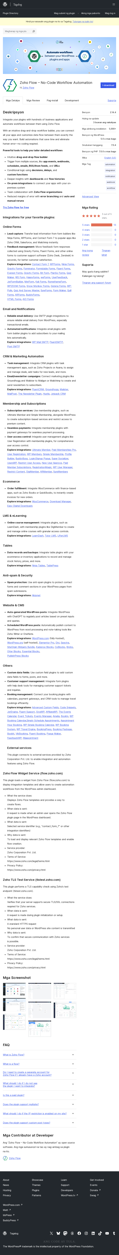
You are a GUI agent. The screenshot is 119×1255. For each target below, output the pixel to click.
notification (110, 176)
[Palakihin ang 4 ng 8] (47, 986)
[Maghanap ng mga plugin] (34, 31)
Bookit (10, 733)
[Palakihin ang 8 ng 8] (72, 1005)
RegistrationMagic (42, 467)
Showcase (37, 1179)
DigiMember (32, 471)
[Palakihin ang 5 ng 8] (47, 1005)
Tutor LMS (50, 535)
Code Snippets (68, 707)
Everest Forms (15, 272)
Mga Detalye (13, 100)
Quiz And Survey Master (26, 290)
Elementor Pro (46, 642)
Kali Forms (40, 281)
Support (65, 1185)
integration (110, 170)
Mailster (64, 389)
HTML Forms (14, 299)
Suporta (112, 100)
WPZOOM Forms (16, 286)
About (6, 1179)
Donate (95, 1190)
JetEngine (12, 711)
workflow (111, 188)
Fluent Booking (37, 733)
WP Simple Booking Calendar (38, 724)
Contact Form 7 (40, 264)
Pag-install (52, 100)
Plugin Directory (10, 13)
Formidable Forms (45, 268)
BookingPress (44, 729)
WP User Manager (62, 467)
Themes (36, 1185)
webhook (111, 182)
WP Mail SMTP (40, 342)
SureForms (46, 290)
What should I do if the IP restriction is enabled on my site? (35, 1113)
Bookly (64, 716)
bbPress (9, 1215)
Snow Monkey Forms (38, 286)
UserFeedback (59, 277)
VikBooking (22, 733)
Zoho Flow (28, 87)
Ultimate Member (41, 449)
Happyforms (32, 277)
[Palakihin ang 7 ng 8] (72, 986)
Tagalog (14, 1233)
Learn (64, 1179)
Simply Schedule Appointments (43, 720)
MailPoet (12, 393)
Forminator (29, 268)
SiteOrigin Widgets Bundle (21, 647)
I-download (108, 85)
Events (93, 1185)
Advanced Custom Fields (45, 707)
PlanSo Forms (58, 272)
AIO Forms (28, 299)
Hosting (7, 1190)
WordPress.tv (69, 1195)
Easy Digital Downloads (20, 505)
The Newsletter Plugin (30, 393)
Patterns (36, 1195)
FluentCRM (38, 389)
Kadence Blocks (45, 647)
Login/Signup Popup (39, 458)
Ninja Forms (68, 264)
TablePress (52, 565)
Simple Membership (53, 454)
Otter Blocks (14, 651)
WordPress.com (40, 638)
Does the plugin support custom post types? (26, 1122)
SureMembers (60, 471)
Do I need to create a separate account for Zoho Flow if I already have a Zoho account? (27, 1073)
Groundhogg (51, 389)
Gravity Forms (14, 268)
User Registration (16, 454)
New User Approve (52, 462)
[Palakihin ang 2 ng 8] (21, 1001)
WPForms (55, 264)
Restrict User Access (29, 462)
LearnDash (38, 535)
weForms (45, 277)
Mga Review (33, 100)
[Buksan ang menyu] (114, 4)
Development (72, 100)
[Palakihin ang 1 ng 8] (21, 986)
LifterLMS (62, 535)
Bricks (69, 647)
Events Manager (43, 716)
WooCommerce (40, 501)
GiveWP (40, 711)
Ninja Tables (38, 565)
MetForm (29, 281)
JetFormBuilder (15, 281)
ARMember (46, 471)
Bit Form (44, 272)
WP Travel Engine (26, 729)
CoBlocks (60, 647)
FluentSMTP (56, 342)
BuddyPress (11, 1220)
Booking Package (62, 729)
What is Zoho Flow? (13, 1054)
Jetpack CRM (58, 393)
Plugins (35, 1190)
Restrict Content (16, 471)
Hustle (46, 393)
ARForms (20, 294)
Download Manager (60, 501)
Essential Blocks (30, 651)
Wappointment (30, 738)
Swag (94, 1195)
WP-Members (34, 454)
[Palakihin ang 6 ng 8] (47, 1024)
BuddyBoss (22, 458)
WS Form (20, 277)
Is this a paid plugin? (13, 1095)
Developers (67, 1190)
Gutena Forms (58, 286)
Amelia (56, 716)
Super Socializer (60, 458)
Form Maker (59, 290)
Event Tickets (25, 716)
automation (110, 164)
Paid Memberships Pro (64, 449)
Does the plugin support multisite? (21, 1104)
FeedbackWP (14, 738)
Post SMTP (13, 346)
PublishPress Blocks (18, 655)
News (6, 1185)
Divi (57, 642)
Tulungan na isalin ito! (83, 21)
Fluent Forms (63, 268)
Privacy (7, 1195)
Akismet (36, 595)
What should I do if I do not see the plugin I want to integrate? (20, 1084)
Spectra (65, 642)
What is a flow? (11, 1064)
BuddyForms (32, 294)
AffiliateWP (51, 711)
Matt (7, 1210)
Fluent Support (27, 711)
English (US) (110, 157)
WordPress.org (15, 642)
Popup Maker (54, 733)
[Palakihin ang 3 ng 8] (21, 1017)
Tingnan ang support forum (96, 282)
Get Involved (97, 1179)
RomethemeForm (57, 281)
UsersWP (12, 462)
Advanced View (90, 196)
